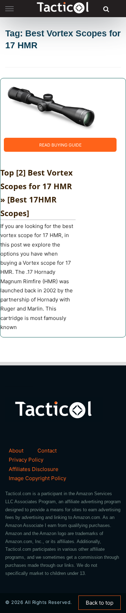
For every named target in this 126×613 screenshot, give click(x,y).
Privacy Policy (26, 459)
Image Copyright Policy (37, 478)
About (16, 450)
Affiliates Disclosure (33, 469)
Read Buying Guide (60, 145)
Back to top (99, 602)
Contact (47, 450)
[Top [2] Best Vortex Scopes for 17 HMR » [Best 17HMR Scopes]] (51, 107)
